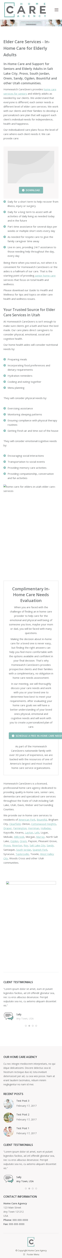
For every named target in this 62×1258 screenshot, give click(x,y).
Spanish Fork (40, 849)
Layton (29, 832)
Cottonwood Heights (43, 824)
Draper (7, 828)
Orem (23, 841)
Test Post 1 (22, 1128)
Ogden (14, 841)
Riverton (17, 845)
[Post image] (8, 1104)
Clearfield (14, 824)
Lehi (36, 832)
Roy (26, 845)
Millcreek (19, 836)
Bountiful (42, 819)
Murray (40, 836)
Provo (7, 845)
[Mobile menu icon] (56, 10)
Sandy (50, 845)
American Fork (27, 819)
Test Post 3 (22, 1100)
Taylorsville (22, 854)
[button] (26, 1026)
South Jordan (23, 849)
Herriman (33, 828)
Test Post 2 (22, 1114)
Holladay (46, 828)
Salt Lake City (37, 845)
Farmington (20, 828)
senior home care (45, 275)
